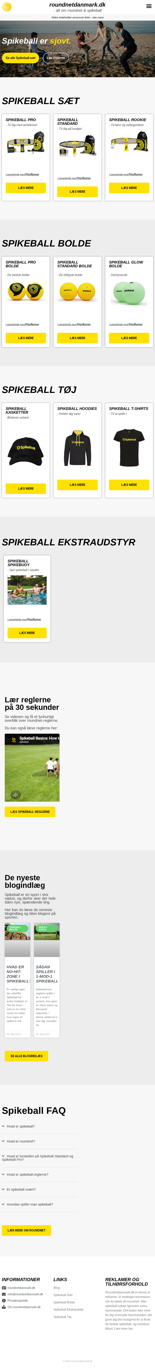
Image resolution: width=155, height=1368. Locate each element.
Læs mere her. (123, 1328)
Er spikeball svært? (21, 1189)
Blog (56, 1287)
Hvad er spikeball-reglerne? (27, 1174)
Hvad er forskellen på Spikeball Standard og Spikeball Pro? (37, 1158)
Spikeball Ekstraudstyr (68, 1309)
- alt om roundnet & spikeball (77, 10)
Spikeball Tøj (62, 1317)
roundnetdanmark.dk (77, 5)
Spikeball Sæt (62, 1295)
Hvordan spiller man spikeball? (30, 1204)
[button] (149, 6)
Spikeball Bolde (64, 1302)
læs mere (98, 17)
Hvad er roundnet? (21, 1141)
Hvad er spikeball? (21, 1126)
